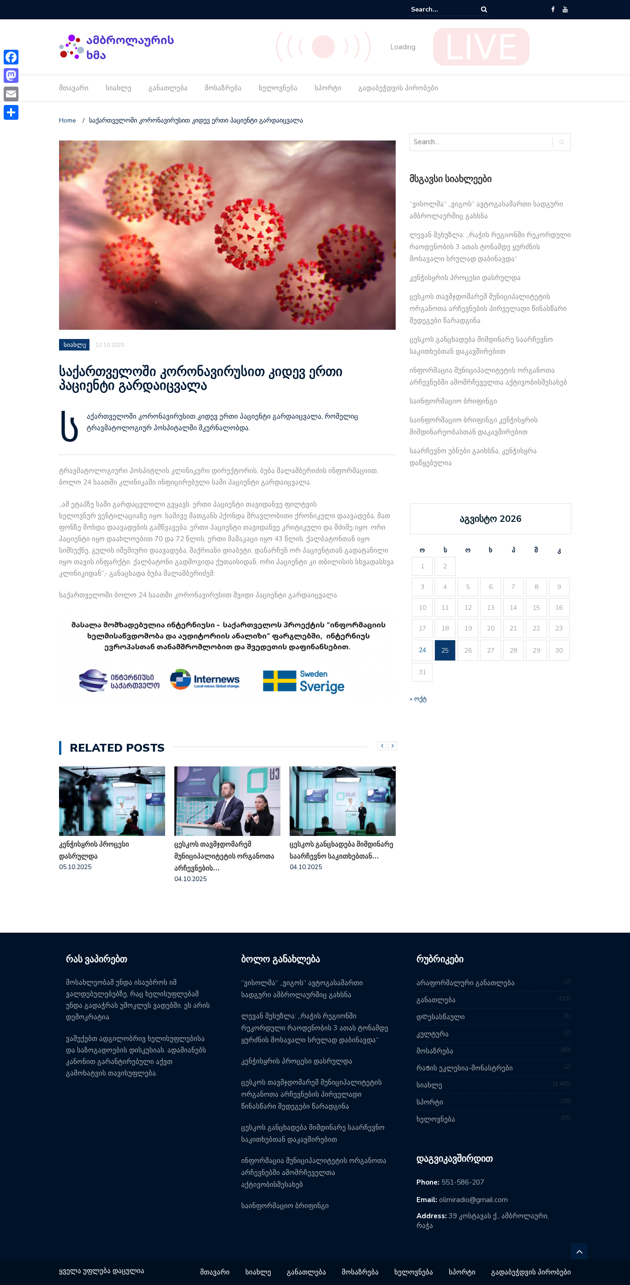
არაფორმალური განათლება (465, 982)
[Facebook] (553, 9)
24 (422, 650)
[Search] (484, 9)
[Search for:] (439, 9)
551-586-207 (462, 1182)
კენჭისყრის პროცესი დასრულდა (94, 850)
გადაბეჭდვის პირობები (398, 88)
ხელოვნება (278, 88)
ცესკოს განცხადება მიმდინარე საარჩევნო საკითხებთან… (341, 850)
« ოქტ (418, 699)
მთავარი (74, 88)
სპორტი (328, 88)
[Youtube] (565, 9)
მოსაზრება (223, 88)
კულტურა (432, 1034)
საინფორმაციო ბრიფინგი (453, 401)
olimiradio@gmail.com (473, 1199)
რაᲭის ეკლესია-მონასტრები (464, 1068)
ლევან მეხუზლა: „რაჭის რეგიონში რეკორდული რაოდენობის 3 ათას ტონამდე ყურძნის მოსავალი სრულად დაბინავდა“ (490, 246)
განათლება (168, 88)
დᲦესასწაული (440, 1017)
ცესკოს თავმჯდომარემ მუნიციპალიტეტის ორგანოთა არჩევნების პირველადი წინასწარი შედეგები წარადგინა (488, 308)
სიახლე (118, 88)
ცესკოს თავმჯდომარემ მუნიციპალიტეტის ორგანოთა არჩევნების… (224, 856)
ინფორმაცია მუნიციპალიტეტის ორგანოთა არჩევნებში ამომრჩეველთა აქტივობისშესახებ (313, 1172)
